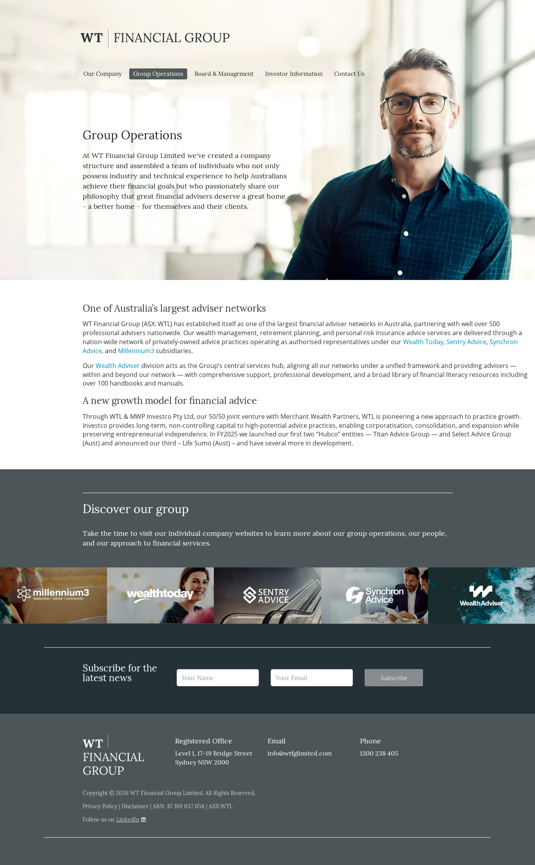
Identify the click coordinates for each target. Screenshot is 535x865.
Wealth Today (423, 341)
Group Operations (158, 73)
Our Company (102, 73)
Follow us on (111, 819)
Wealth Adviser (118, 365)
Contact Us (349, 73)
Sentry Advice (466, 341)
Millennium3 (136, 350)
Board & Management (224, 73)
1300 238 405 (379, 753)
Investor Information (294, 73)
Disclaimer (134, 806)
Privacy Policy (100, 806)
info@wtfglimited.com (300, 753)
